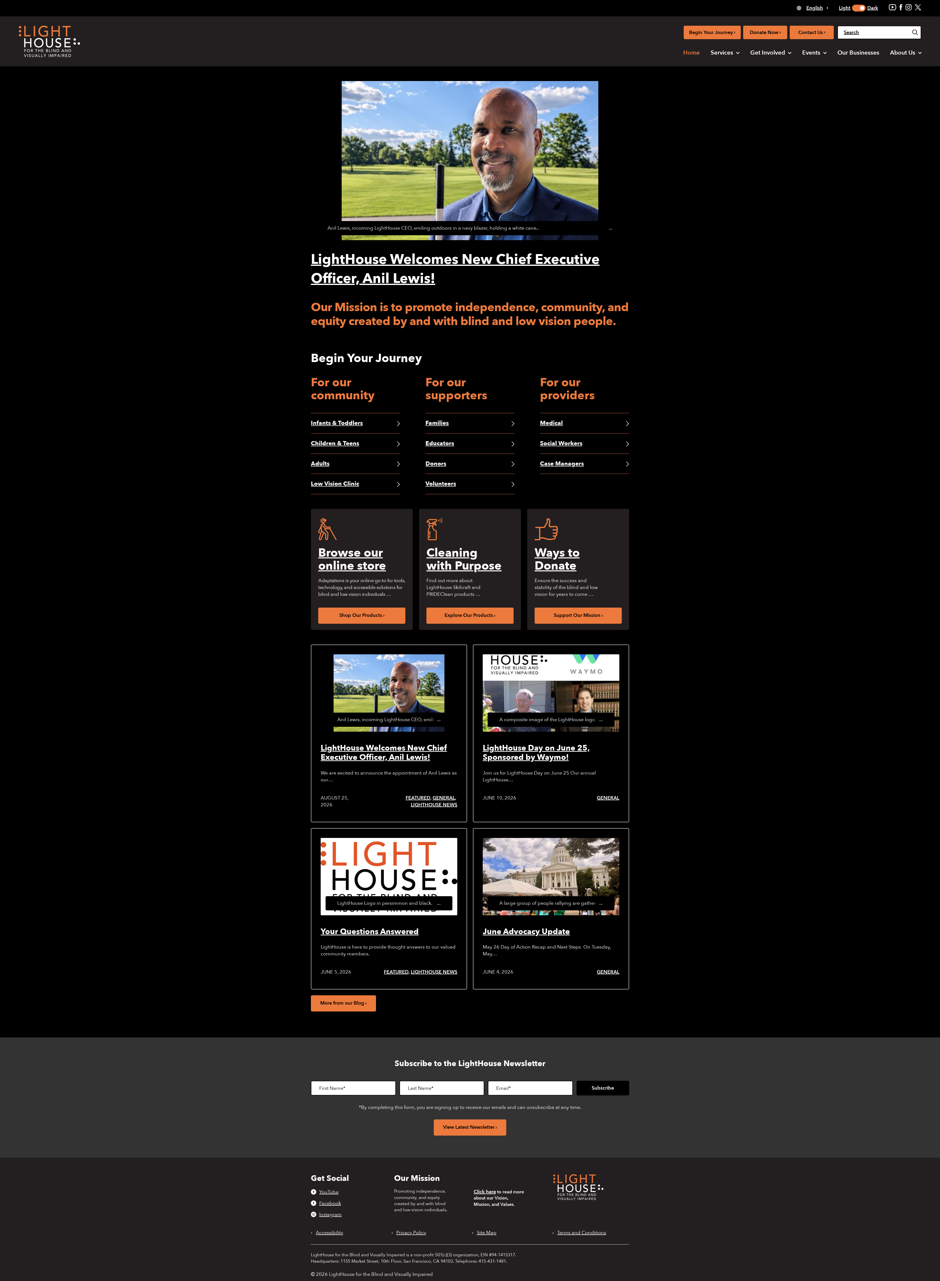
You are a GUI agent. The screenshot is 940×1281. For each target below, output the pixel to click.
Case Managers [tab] (562, 464)
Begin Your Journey (712, 32)
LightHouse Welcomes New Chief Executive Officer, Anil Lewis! (384, 753)
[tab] (812, 7)
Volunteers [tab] (440, 484)
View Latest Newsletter (468, 1127)
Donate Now (765, 32)
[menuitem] (691, 53)
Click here (485, 1191)
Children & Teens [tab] (335, 443)
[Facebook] (900, 7)
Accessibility (329, 1233)
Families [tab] (437, 423)
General (444, 798)
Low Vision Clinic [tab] (335, 484)
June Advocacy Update (526, 931)
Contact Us (811, 32)
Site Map (486, 1233)
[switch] (859, 8)
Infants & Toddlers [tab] (337, 423)
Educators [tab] (439, 443)
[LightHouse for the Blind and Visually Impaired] (578, 1198)
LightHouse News (434, 804)
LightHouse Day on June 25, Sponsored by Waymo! (536, 753)
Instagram (330, 1214)
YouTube (329, 1192)
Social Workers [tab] (561, 443)
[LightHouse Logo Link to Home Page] (49, 41)
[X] (918, 7)
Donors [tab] (435, 464)
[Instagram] (908, 7)
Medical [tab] (551, 423)
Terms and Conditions (581, 1233)
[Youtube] (892, 7)
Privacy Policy (411, 1233)
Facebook (330, 1203)
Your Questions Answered (370, 931)
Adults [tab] (320, 464)
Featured (418, 798)
